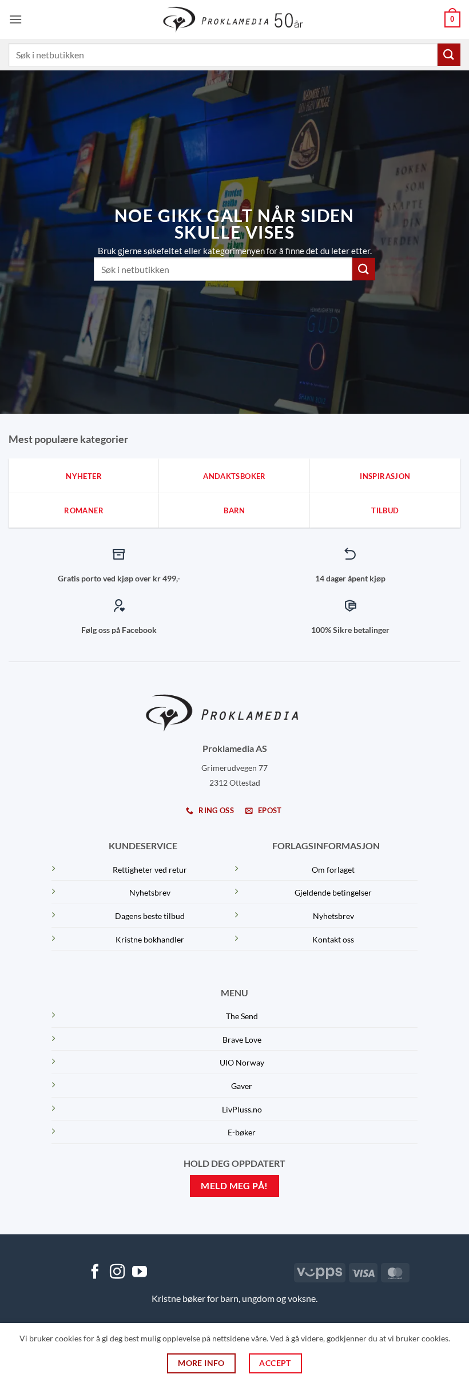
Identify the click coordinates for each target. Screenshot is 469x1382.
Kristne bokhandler (150, 939)
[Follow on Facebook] (95, 1273)
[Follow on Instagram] (117, 1273)
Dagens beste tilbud (150, 916)
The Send (242, 1016)
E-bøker (242, 1132)
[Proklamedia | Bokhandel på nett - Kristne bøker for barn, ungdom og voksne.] (235, 19)
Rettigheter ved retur (150, 869)
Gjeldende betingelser (333, 892)
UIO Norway (242, 1062)
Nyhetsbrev (149, 892)
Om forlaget (333, 869)
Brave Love (241, 1039)
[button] (15, 19)
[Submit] (449, 54)
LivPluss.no (242, 1109)
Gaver (241, 1086)
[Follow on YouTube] (139, 1273)
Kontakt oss (333, 939)
